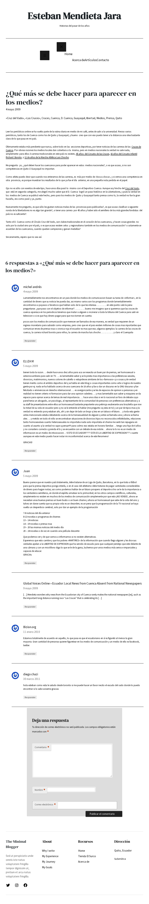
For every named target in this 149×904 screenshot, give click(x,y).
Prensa (110, 118)
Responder (30, 340)
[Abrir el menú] (44, 55)
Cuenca (55, 118)
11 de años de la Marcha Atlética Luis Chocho (47, 157)
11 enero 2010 (31, 632)
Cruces (46, 118)
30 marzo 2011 (31, 679)
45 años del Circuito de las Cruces (92, 153)
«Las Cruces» (32, 118)
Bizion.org (29, 627)
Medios (100, 118)
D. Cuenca (67, 118)
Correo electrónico (45, 804)
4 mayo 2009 (30, 291)
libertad (90, 118)
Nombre (40, 790)
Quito (119, 118)
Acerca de (78, 60)
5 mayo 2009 (30, 366)
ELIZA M (28, 361)
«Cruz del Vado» (15, 118)
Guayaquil (79, 118)
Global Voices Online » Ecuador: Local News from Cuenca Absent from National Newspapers (82, 583)
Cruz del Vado (132, 188)
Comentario (42, 747)
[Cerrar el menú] (61, 47)
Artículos (91, 60)
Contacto (103, 60)
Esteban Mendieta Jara (74, 15)
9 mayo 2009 (30, 588)
